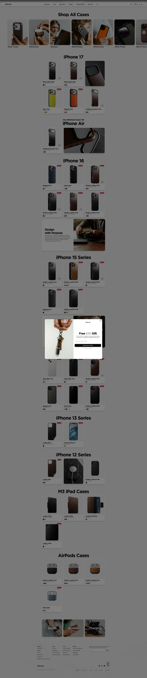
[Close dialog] (101, 321)
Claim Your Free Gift (88, 345)
